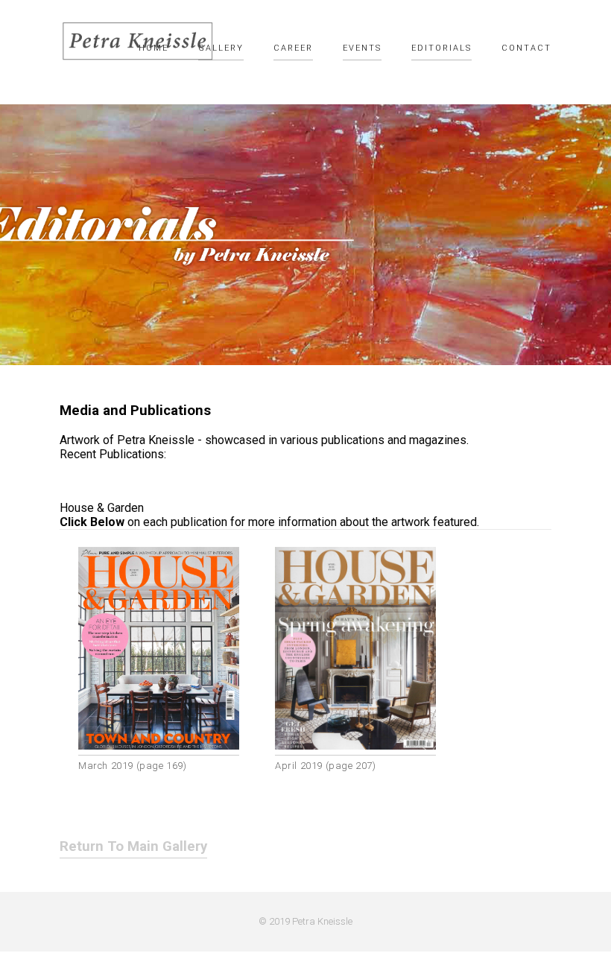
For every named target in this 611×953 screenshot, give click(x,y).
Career (293, 48)
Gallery (221, 48)
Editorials (441, 48)
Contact (526, 48)
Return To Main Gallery (133, 846)
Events (362, 48)
